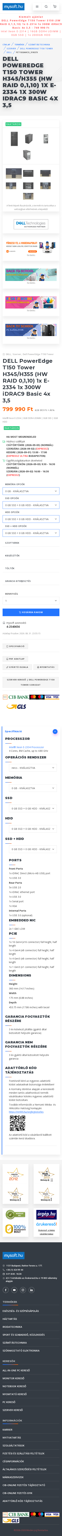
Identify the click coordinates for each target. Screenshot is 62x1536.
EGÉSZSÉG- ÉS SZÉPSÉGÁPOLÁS (21, 1311)
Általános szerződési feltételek (24, 1469)
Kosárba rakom (32, 612)
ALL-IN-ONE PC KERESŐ (16, 1370)
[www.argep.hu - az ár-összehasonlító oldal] (46, 1215)
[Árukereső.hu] (46, 1225)
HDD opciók (12, 512)
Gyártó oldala (18, 667)
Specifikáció (16, 646)
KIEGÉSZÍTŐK (12, 555)
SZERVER (11, 48)
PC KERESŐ (9, 1402)
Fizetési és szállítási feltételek (23, 1453)
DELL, (9, 354)
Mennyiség (11, 593)
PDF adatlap (16, 658)
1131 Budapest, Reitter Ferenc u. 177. (24, 1265)
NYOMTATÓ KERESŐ (15, 1394)
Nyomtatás (47, 667)
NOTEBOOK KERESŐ (14, 1386)
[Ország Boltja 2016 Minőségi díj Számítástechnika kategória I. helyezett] (46, 1193)
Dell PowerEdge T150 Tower (38, 354)
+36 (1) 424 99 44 (14, 1269)
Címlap (6, 44)
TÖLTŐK (9, 568)
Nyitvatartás (12, 1437)
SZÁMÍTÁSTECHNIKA (39, 44)
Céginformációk (13, 1461)
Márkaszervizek (13, 1477)
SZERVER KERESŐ (13, 1410)
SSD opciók (12, 498)
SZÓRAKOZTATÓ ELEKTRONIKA (21, 1350)
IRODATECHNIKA (12, 1326)
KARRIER (7, 1429)
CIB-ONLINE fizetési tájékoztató (24, 1485)
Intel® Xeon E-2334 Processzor (26, 747)
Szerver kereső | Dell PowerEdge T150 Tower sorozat (30, 682)
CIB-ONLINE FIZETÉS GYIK (17, 1493)
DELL (9, 52)
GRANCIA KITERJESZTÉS (18, 581)
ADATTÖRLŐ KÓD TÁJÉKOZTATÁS (22, 1501)
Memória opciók (15, 484)
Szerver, (17, 354)
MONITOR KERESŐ (13, 1378)
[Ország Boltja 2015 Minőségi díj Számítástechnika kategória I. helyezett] (15, 1193)
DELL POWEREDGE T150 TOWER (36, 48)
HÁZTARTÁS (10, 1319)
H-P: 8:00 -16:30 (14, 1273)
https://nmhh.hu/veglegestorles (26, 1111)
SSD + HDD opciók (16, 526)
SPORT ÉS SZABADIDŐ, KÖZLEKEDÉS (24, 1334)
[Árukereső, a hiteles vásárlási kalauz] (15, 1214)
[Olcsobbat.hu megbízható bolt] (15, 1229)
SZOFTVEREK (12, 542)
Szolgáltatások (13, 1445)
